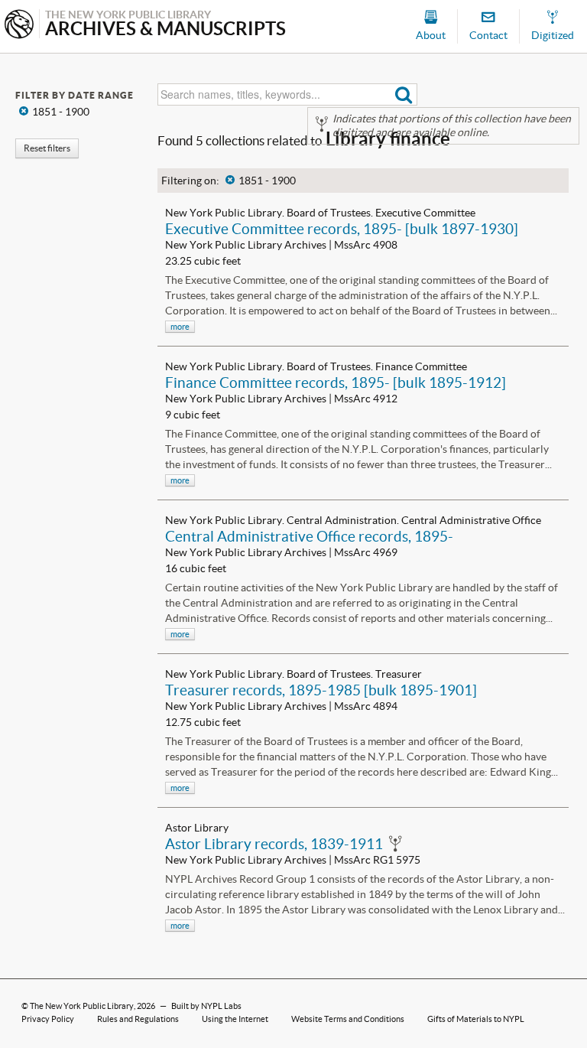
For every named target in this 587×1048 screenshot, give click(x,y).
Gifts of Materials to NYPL (475, 1019)
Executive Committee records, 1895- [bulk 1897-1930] (341, 228)
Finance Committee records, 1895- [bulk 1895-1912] (335, 382)
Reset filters (47, 148)
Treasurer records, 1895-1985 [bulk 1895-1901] (321, 690)
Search (404, 94)
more (180, 326)
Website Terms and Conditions (347, 1019)
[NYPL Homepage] (19, 25)
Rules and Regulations (138, 1019)
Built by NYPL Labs (206, 1006)
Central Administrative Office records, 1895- (309, 536)
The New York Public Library (82, 1006)
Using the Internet (235, 1019)
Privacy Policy (47, 1019)
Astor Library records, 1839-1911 (274, 843)
